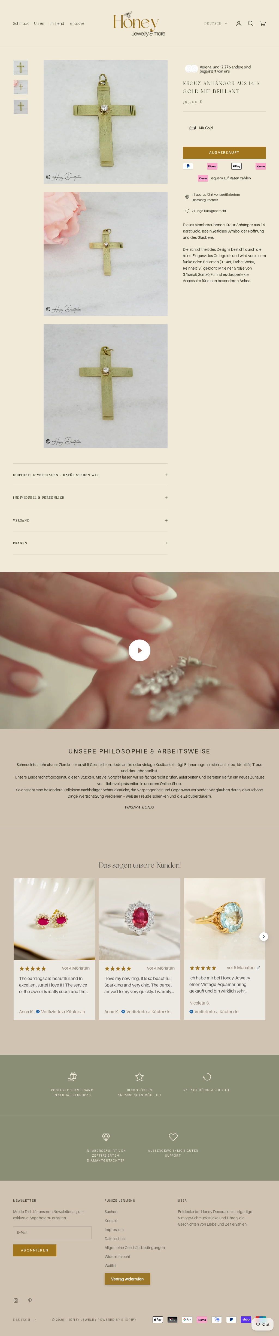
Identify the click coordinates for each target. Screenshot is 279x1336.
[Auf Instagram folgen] (16, 1300)
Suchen (111, 1211)
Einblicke (76, 23)
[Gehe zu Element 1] (20, 67)
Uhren (39, 23)
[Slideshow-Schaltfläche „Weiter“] (263, 936)
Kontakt (111, 1220)
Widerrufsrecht (117, 1256)
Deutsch (213, 23)
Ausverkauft (224, 152)
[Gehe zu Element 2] (20, 87)
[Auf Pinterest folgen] (30, 1300)
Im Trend (57, 23)
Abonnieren (34, 1250)
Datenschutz (115, 1238)
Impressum (114, 1229)
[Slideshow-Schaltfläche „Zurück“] (15, 936)
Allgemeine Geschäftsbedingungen (135, 1247)
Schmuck (21, 23)
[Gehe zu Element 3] (20, 106)
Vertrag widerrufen (127, 1279)
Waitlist (110, 1265)
